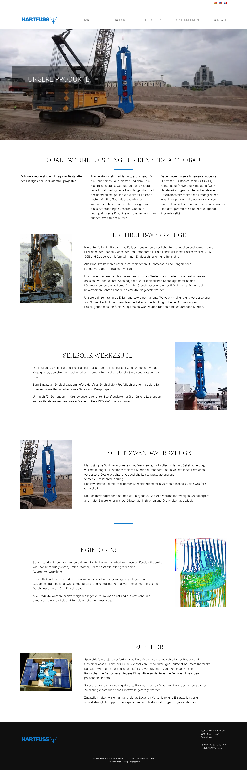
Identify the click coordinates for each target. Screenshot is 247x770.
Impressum (134, 761)
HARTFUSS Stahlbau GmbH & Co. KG (136, 758)
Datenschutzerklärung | (118, 761)
